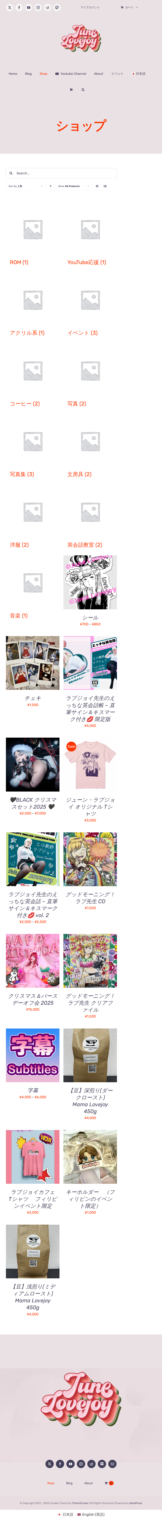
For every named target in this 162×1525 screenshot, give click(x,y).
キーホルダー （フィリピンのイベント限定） (90, 1199)
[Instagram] (81, 1464)
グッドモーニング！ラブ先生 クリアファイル (90, 1003)
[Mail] (112, 1464)
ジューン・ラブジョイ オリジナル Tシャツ (90, 807)
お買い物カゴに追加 (29, 661)
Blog (69, 1483)
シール (90, 617)
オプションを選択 (82, 581)
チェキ (32, 698)
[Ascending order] (50, 186)
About (88, 1483)
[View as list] (105, 186)
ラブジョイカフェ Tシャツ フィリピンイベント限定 (34, 1199)
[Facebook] (60, 1464)
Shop (50, 1483)
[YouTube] (70, 1464)
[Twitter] (49, 1464)
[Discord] (102, 1464)
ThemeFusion (80, 1503)
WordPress (136, 1503)
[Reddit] (91, 1464)
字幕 (32, 1090)
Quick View (33, 666)
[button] (83, 90)
